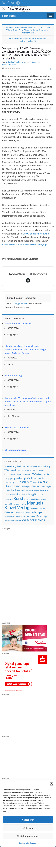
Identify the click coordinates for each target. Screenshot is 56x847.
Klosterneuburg (24, 494)
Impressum (34, 843)
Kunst (18, 498)
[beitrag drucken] (51, 68)
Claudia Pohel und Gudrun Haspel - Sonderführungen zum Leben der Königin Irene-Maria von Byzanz (25, 349)
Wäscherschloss (33, 520)
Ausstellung (10, 466)
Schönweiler (9, 516)
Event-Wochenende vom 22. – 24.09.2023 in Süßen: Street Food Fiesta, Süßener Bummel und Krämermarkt (28, 30)
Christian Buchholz (38, 470)
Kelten (6, 495)
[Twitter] (12, 2)
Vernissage (41, 516)
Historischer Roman (24, 490)
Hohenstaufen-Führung (16, 427)
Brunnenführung (13, 375)
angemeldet (21, 303)
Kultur (39, 494)
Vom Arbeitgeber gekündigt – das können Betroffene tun (28, 39)
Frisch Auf (25, 482)
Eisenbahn (26, 474)
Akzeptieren (28, 819)
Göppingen (46, 486)
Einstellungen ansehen (28, 836)
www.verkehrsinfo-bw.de (36, 233)
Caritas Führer (26, 470)
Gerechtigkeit (26, 486)
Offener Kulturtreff (37, 508)
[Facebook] (8, 2)
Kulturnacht (8, 499)
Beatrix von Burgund (36, 466)
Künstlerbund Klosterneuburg (35, 499)
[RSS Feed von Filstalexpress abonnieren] (3, 2)
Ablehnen (28, 828)
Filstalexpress (9, 15)
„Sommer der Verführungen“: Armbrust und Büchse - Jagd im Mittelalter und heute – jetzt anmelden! (27, 401)
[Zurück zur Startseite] (28, 9)
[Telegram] (18, 2)
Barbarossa (22, 466)
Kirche (12, 495)
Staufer (32, 516)
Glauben (36, 486)
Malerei (23, 504)
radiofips (36, 512)
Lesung (8, 503)
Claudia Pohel (9, 474)
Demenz (19, 474)
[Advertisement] (24, 575)
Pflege (28, 512)
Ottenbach (9, 512)
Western (18, 520)
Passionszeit (20, 512)
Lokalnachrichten (9, 65)
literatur (17, 504)
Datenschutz (24, 843)
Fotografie (25, 478)
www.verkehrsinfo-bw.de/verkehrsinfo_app (24, 244)
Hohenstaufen (41, 490)
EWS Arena (38, 474)
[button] (51, 783)
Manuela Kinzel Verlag (23, 505)
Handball (10, 490)
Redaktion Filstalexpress (15, 62)
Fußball (34, 482)
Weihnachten (9, 520)
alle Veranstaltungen (15, 449)
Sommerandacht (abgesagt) (18, 323)
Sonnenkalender (22, 516)
